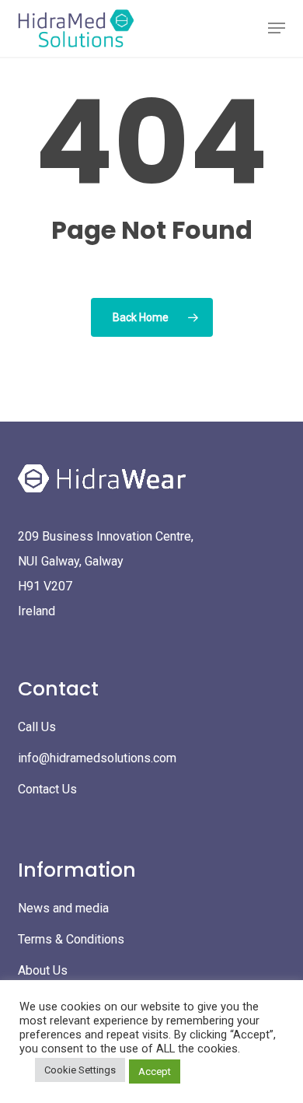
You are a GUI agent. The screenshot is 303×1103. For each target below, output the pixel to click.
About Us (43, 970)
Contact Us (47, 789)
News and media (63, 908)
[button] (276, 28)
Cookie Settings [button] (80, 1070)
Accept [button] (154, 1071)
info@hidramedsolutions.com (97, 758)
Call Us (37, 727)
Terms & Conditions (71, 939)
